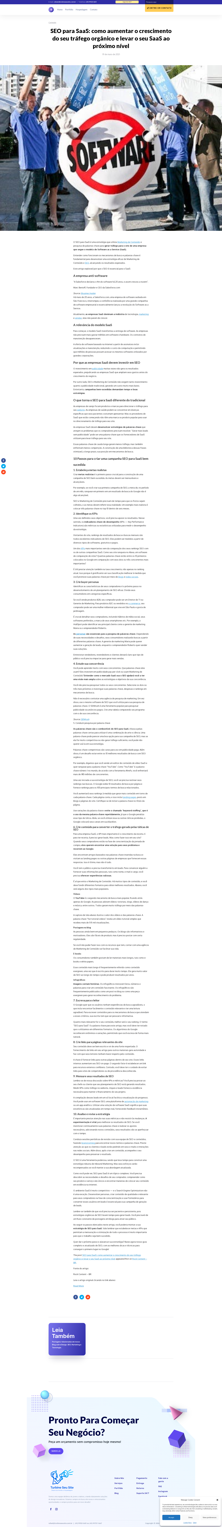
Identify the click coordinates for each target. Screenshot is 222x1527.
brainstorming (88, 1143)
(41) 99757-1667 (95, 1523)
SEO (87, 263)
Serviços (118, 1483)
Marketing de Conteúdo (128, 242)
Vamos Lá (55, 1451)
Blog (116, 1493)
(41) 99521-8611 (91, 2)
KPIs (83, 548)
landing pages (129, 797)
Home (60, 9)
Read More (78, 1286)
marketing (144, 314)
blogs (121, 577)
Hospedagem (81, 9)
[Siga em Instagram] (56, 1509)
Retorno (140, 1488)
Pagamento (141, 1478)
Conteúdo (52, 22)
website (81, 410)
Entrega (140, 1483)
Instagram (163, 1491)
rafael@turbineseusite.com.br (65, 2)
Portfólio (69, 9)
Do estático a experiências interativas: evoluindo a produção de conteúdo (110, 1329)
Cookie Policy (187, 1523)
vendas (78, 318)
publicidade (97, 368)
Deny (190, 1517)
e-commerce (134, 603)
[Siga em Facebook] (51, 1509)
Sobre (194, 1523)
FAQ (160, 1486)
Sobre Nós (119, 1478)
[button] (217, 1500)
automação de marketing (136, 1101)
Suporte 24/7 (142, 1493)
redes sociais (132, 577)
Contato (93, 9)
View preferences (209, 1517)
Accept (171, 1517)
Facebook (162, 1496)
